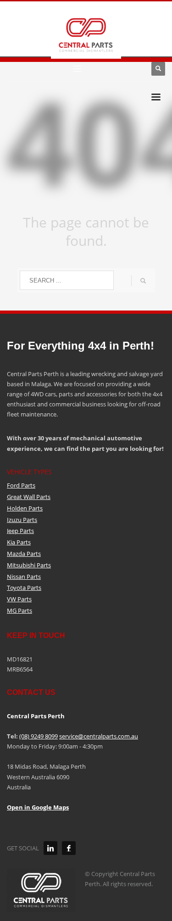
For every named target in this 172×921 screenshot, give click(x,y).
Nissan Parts (24, 576)
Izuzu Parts (22, 520)
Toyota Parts (24, 587)
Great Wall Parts (28, 497)
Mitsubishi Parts (29, 565)
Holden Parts (25, 508)
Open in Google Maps (38, 807)
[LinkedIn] (50, 848)
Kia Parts (19, 542)
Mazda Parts (24, 553)
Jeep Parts (20, 531)
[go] (143, 281)
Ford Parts (21, 485)
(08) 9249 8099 (38, 736)
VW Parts (19, 599)
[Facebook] (69, 848)
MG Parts (19, 610)
